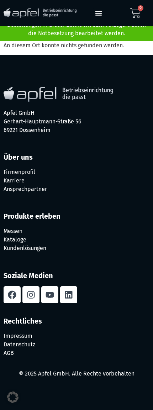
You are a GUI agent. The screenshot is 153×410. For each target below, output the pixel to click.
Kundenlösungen (25, 248)
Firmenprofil (19, 172)
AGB (9, 353)
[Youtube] (49, 294)
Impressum (18, 335)
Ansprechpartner (25, 189)
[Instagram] (30, 294)
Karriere (14, 180)
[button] (98, 13)
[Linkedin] (68, 294)
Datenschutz (19, 344)
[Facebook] (12, 294)
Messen (13, 231)
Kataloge (15, 239)
